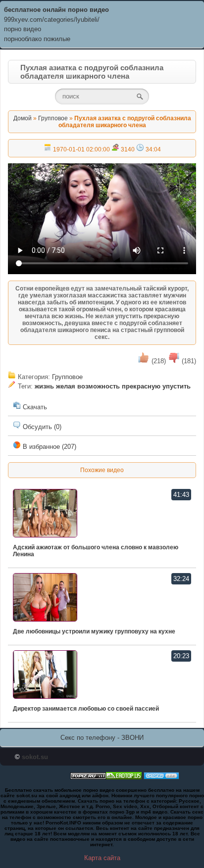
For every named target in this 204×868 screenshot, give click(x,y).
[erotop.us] (124, 777)
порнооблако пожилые (37, 39)
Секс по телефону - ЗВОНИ (102, 737)
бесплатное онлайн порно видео (56, 9)
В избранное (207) (48, 446)
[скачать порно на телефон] (88, 777)
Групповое (53, 118)
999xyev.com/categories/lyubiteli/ (52, 19)
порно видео (22, 29)
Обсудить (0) (41, 427)
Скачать (34, 407)
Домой (22, 118)
